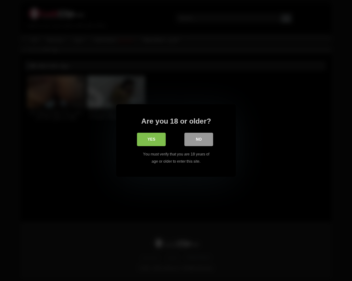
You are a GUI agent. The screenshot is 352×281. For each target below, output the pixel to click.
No (199, 139)
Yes (151, 139)
